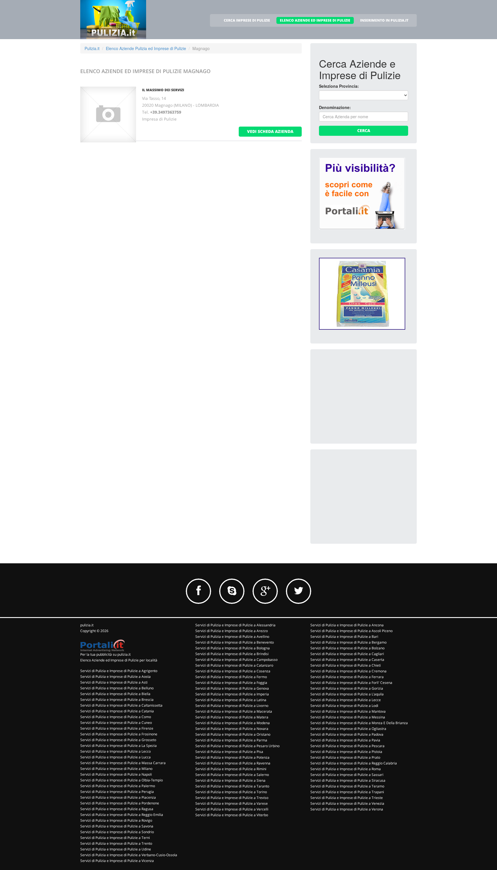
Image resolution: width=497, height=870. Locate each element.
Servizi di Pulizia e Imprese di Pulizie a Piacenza (118, 797)
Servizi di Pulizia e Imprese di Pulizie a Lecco (115, 751)
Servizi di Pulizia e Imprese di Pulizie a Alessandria (235, 625)
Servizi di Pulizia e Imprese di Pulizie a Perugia (117, 791)
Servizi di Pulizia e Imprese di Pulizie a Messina (347, 717)
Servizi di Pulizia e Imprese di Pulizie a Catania (117, 711)
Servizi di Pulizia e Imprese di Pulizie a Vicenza (117, 860)
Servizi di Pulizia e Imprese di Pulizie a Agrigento (118, 670)
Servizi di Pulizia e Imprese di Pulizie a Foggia (231, 682)
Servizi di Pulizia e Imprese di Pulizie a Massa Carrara (123, 762)
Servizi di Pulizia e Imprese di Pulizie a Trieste (346, 797)
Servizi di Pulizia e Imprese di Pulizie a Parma (231, 740)
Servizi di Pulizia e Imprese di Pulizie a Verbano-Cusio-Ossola (128, 854)
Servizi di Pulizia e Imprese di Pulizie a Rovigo (116, 820)
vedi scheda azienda (270, 131)
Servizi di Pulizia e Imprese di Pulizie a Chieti (345, 665)
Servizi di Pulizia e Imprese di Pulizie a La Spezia (118, 745)
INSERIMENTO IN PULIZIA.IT (384, 20)
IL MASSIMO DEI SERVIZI (163, 89)
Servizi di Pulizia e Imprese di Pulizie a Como (115, 716)
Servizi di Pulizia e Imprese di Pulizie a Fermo (231, 676)
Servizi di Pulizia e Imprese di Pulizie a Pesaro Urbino (237, 745)
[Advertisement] (362, 394)
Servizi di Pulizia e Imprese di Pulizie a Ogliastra (348, 728)
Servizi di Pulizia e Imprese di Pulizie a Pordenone (119, 803)
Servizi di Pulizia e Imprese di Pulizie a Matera (231, 717)
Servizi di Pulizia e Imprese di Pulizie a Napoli (116, 774)
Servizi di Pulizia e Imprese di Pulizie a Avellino (232, 636)
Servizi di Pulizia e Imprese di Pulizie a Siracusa (347, 780)
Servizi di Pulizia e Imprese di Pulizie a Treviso (231, 797)
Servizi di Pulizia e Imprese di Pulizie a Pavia (345, 740)
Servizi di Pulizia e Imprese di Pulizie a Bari (344, 636)
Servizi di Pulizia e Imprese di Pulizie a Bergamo (348, 642)
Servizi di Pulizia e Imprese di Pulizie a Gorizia (346, 688)
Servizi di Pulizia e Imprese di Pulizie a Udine (115, 849)
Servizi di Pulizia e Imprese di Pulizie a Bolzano (347, 648)
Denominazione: (335, 107)
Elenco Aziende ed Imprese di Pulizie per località (118, 660)
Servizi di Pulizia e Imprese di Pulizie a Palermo (117, 785)
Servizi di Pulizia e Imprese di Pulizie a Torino (231, 791)
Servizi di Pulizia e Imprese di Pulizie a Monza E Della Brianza (359, 722)
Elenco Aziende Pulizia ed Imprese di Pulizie (146, 48)
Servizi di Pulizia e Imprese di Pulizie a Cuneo (116, 722)
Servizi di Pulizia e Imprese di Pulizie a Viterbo (231, 814)
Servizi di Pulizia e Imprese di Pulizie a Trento (116, 843)
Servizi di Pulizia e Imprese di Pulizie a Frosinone (118, 734)
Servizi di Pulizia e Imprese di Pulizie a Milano (116, 768)
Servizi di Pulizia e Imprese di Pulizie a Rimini (230, 768)
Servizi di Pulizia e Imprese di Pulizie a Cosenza (232, 671)
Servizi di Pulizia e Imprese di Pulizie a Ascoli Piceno (351, 630)
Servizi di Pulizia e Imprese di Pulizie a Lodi (344, 705)
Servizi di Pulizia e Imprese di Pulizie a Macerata (233, 711)
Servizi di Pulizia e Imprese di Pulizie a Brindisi (232, 653)
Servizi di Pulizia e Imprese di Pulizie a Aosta (115, 676)
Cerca (363, 130)
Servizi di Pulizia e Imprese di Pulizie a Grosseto (118, 739)
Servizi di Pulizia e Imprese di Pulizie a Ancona (347, 625)
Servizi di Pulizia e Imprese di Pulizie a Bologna (232, 648)
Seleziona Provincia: (339, 86)
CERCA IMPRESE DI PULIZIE (247, 20)
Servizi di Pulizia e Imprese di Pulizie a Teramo (347, 786)
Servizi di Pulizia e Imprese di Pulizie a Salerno (232, 774)
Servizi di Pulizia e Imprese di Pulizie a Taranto (232, 786)
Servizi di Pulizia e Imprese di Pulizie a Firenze (116, 728)
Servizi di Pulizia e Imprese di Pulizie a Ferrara (347, 676)
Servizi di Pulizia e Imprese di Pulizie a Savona (116, 826)
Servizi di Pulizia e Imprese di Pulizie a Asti (114, 682)
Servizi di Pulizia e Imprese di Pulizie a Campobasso (236, 659)
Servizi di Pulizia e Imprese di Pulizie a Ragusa (116, 808)
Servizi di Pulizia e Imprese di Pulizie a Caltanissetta (121, 705)
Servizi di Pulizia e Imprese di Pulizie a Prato (345, 757)
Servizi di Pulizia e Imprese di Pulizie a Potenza (232, 757)
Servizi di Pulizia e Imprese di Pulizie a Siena (230, 780)
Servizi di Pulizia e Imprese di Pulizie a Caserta (347, 659)
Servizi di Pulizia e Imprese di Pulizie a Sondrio (117, 831)
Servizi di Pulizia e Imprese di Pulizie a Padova (346, 734)
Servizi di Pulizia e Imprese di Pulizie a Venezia (347, 803)
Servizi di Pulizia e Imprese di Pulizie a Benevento (234, 642)
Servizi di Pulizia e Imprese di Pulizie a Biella (115, 693)
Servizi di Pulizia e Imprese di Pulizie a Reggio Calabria (353, 763)
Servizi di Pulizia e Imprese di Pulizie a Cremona (348, 671)
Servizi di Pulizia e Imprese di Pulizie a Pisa (229, 751)
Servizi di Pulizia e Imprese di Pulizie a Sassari (346, 774)
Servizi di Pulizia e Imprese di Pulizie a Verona (346, 809)
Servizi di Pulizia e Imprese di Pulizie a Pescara (347, 745)
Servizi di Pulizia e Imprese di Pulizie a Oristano (232, 734)
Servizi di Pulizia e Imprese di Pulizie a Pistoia (346, 751)
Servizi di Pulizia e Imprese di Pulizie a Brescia (117, 699)
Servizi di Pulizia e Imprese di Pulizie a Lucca (115, 757)
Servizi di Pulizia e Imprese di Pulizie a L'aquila (347, 694)
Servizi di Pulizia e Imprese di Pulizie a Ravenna (232, 763)
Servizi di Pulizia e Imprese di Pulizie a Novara (231, 728)
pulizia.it (86, 625)
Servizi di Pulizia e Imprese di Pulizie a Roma (345, 768)
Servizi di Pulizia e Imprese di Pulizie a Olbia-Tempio (121, 780)
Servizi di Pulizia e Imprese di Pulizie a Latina (230, 699)
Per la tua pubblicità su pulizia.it (105, 654)
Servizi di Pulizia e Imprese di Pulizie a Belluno (117, 688)
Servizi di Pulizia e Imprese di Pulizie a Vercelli (231, 809)
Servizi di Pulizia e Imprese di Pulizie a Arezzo (231, 630)
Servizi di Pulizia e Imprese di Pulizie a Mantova (348, 711)
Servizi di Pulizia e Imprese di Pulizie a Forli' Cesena (351, 682)
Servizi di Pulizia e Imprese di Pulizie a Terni (115, 837)
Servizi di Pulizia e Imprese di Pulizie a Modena (232, 722)
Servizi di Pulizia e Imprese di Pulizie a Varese (231, 803)
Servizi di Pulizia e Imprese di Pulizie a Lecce (345, 699)
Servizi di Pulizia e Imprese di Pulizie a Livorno (231, 705)
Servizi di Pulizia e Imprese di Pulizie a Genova (232, 688)
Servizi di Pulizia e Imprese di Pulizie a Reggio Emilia (121, 814)
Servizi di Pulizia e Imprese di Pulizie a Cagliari (347, 653)
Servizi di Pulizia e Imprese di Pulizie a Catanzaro (234, 665)
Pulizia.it (92, 48)
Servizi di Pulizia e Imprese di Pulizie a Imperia (232, 694)
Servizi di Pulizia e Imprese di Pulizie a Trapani (347, 791)
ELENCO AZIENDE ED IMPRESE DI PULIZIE (315, 20)
